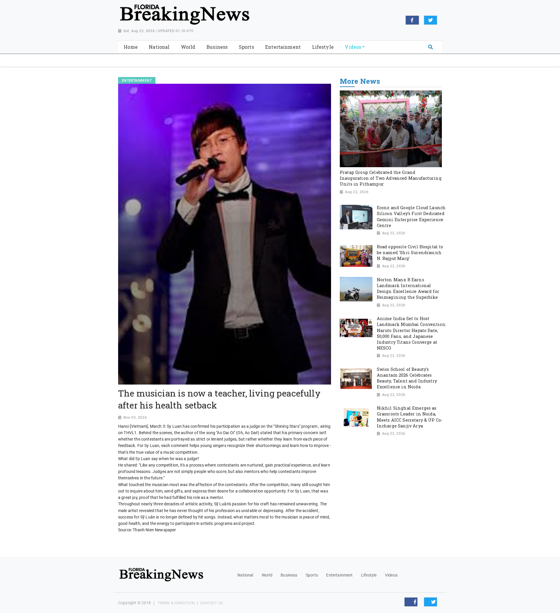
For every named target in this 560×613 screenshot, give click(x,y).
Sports (312, 575)
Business (289, 575)
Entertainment (339, 575)
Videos (391, 575)
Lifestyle (369, 575)
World (267, 575)
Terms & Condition (176, 603)
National (245, 575)
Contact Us (211, 603)
